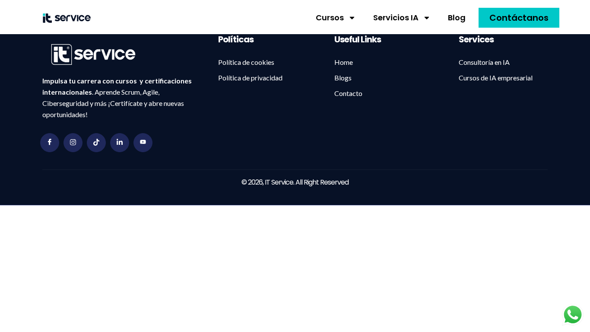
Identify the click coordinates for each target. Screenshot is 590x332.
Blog (457, 17)
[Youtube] (142, 142)
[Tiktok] (96, 142)
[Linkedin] (119, 142)
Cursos (330, 17)
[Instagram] (72, 142)
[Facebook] (49, 142)
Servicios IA (396, 17)
